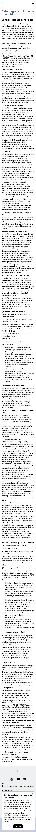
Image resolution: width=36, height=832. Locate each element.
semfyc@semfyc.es (8, 67)
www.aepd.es (10, 644)
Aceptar (18, 826)
